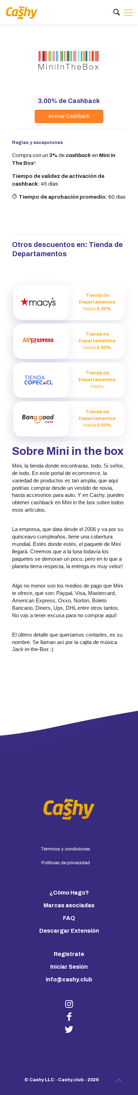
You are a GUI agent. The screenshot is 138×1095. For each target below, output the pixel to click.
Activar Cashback (69, 116)
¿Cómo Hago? (69, 893)
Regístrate (69, 954)
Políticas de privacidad (65, 862)
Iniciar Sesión (69, 967)
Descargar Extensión (69, 931)
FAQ (69, 918)
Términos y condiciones (65, 849)
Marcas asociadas (69, 905)
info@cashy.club (69, 979)
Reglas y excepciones (37, 142)
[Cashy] (21, 12)
